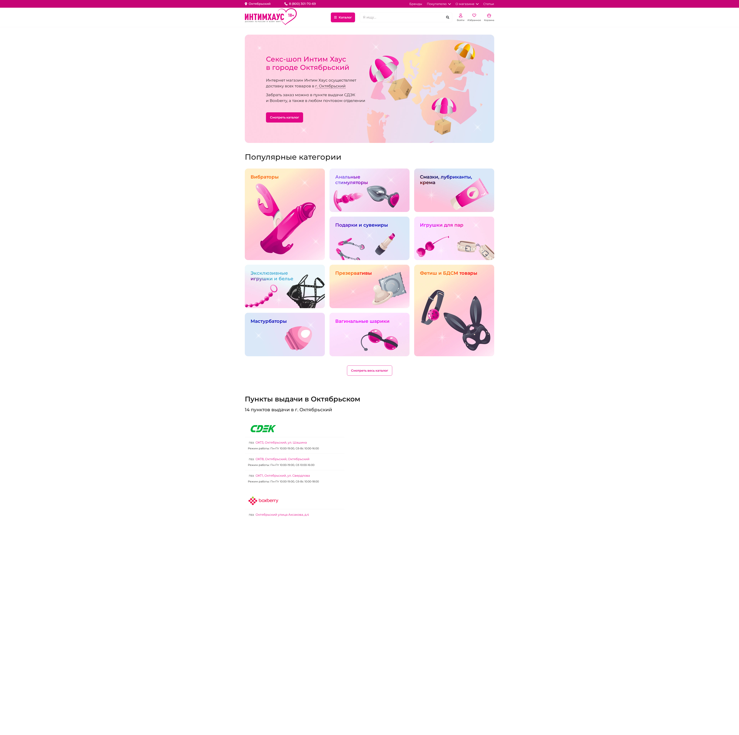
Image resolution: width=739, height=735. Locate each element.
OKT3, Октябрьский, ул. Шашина (278, 442)
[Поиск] (447, 17)
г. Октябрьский (330, 86)
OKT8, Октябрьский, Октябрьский (279, 459)
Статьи (488, 4)
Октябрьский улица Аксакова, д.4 (279, 514)
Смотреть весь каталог (369, 370)
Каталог (345, 17)
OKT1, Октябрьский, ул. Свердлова (279, 475)
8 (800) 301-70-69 (302, 4)
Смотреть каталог (284, 117)
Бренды (415, 4)
